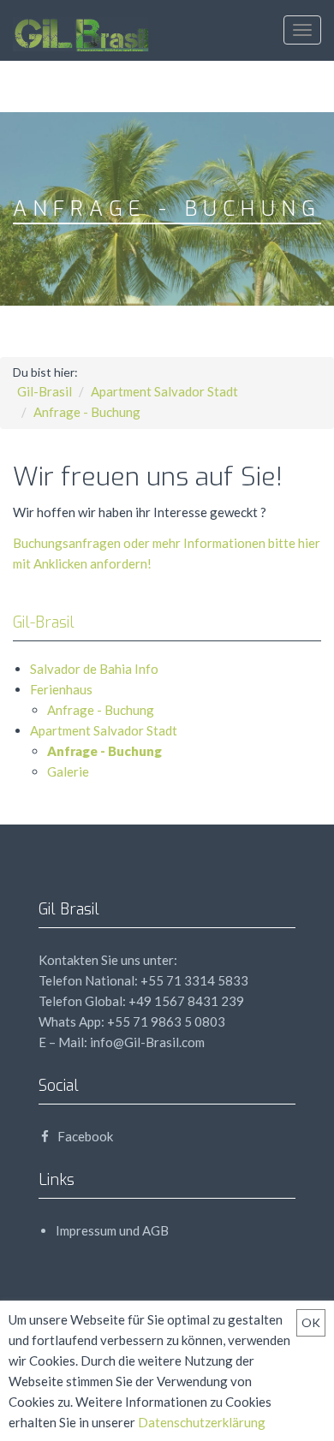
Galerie (68, 771)
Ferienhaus (61, 689)
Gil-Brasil (44, 391)
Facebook (84, 1136)
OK (310, 1322)
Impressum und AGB (112, 1230)
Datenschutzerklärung (201, 1422)
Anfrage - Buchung (86, 412)
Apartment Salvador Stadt (164, 391)
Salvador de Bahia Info (94, 668)
